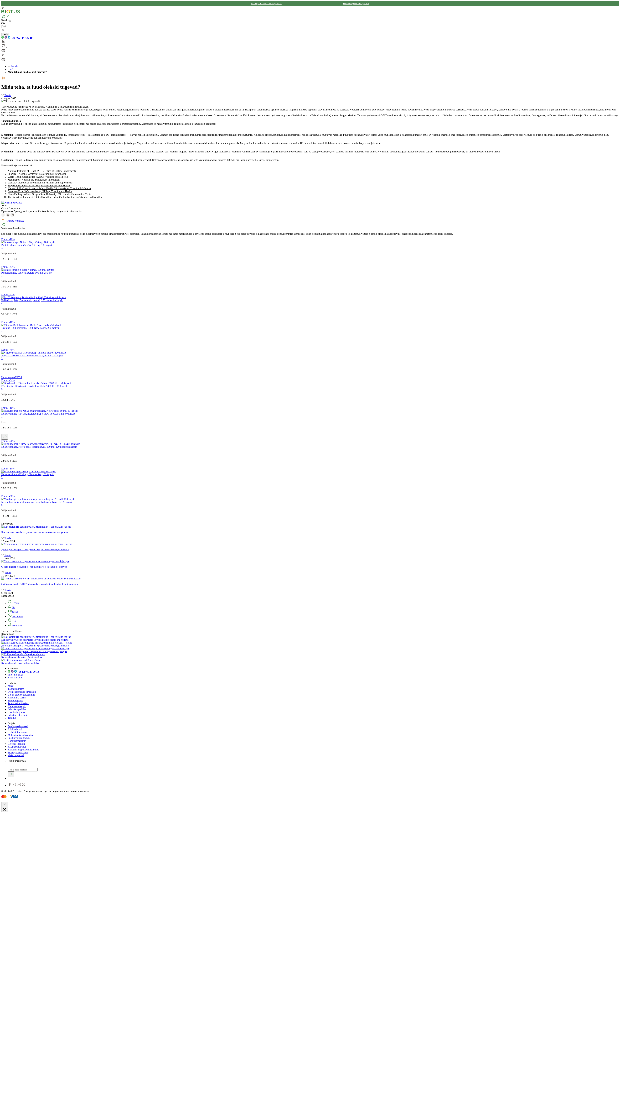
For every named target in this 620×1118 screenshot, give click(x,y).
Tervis (15, 603)
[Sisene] (3, 42)
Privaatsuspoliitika (17, 709)
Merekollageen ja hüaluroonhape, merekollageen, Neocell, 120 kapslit (36, 502)
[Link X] (23, 785)
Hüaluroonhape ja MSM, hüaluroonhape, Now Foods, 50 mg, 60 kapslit (38, 413)
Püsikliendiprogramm (19, 738)
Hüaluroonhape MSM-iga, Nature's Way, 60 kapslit (27, 474)
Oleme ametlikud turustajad (22, 691)
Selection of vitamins (18, 715)
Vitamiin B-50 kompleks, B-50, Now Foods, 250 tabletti (30, 328)
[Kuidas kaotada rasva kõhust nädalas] (21, 660)
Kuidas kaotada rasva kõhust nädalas (20, 663)
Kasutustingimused (17, 712)
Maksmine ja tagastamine (20, 735)
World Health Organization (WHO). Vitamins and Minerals (38, 176)
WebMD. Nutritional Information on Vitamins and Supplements (40, 182)
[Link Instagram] (14, 785)
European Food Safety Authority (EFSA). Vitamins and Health (40, 191)
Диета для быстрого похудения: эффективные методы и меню (35, 645)
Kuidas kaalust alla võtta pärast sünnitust (21, 657)
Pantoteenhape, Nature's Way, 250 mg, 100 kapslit (26, 245)
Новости (17, 625)
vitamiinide (51, 106)
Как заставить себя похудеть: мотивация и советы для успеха (34, 639)
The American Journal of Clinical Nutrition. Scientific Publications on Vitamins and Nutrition (55, 197)
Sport (15, 612)
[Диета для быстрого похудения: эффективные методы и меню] (310, 544)
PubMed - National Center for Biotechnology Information (37, 173)
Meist (10, 686)
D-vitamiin (434, 134)
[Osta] (4, 437)
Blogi (10, 69)
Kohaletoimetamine (18, 732)
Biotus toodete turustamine (21, 694)
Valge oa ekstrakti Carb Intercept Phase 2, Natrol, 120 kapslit (32, 355)
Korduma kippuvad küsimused (23, 749)
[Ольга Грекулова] (11, 202)
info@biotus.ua (15, 674)
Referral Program (16, 743)
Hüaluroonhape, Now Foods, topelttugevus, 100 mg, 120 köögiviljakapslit (39, 446)
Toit (14, 621)
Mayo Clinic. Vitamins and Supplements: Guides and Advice (39, 185)
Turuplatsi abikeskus (18, 703)
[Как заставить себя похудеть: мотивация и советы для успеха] (310, 526)
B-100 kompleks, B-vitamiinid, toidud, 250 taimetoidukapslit (32, 300)
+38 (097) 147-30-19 (21, 37)
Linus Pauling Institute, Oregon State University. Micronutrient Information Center (50, 194)
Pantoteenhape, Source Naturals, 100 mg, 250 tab (26, 272)
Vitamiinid (17, 616)
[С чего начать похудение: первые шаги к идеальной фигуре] (310, 561)
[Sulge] (4, 804)
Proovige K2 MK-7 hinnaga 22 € (266, 3)
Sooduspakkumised (18, 726)
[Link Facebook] (10, 785)
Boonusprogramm (17, 740)
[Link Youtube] (19, 785)
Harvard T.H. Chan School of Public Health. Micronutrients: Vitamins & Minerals (49, 188)
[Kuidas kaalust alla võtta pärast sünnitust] (23, 654)
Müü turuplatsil (15, 700)
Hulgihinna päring (17, 697)
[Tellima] (3, 51)
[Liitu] (11, 774)
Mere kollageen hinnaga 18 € (356, 3)
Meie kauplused (16, 755)
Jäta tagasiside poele (18, 752)
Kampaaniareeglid (17, 706)
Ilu (13, 607)
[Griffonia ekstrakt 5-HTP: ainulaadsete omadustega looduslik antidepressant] (310, 578)
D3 (107, 134)
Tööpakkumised (16, 688)
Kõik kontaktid (15, 677)
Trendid (12, 718)
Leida (5, 34)
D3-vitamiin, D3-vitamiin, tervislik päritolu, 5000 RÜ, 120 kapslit (34, 386)
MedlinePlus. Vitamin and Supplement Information (34, 179)
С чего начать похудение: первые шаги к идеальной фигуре (34, 651)
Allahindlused (15, 729)
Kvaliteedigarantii (17, 746)
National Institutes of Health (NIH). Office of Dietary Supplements (42, 171)
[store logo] (10, 12)
